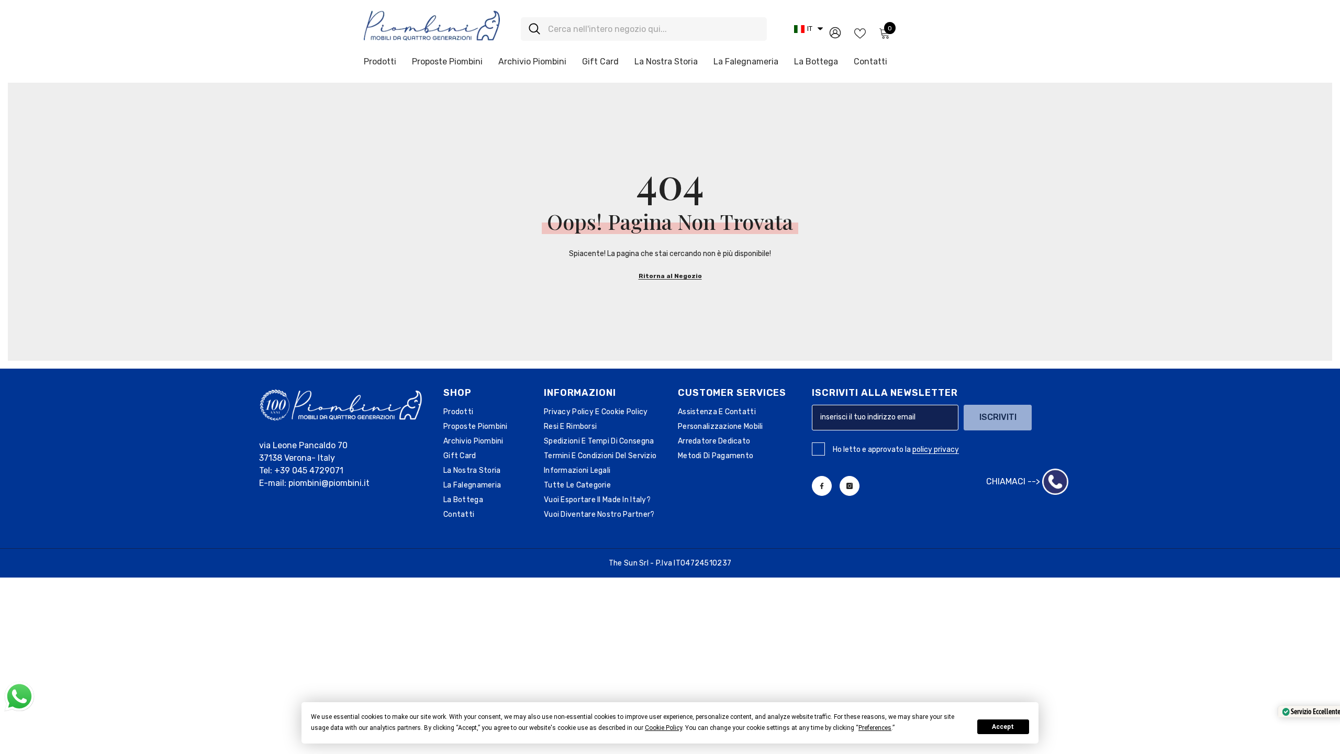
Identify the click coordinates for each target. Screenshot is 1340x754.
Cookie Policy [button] (663, 727)
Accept (1003, 726)
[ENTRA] (835, 32)
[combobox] (653, 29)
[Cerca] (644, 29)
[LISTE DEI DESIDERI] (860, 32)
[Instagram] (849, 486)
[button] (808, 28)
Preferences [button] (874, 727)
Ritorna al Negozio (670, 276)
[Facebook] (822, 486)
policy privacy (935, 449)
